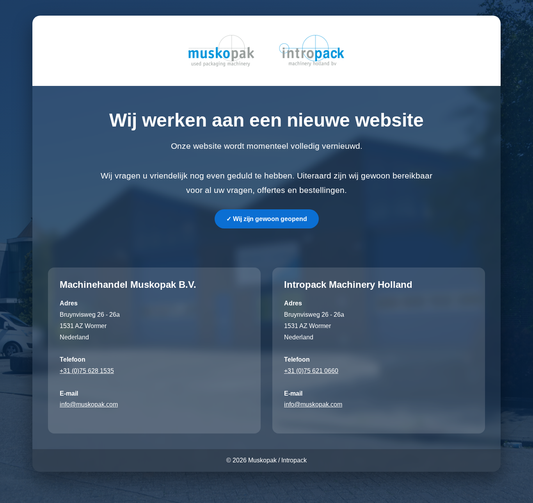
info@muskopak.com (89, 404)
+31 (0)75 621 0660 (311, 370)
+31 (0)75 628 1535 (87, 370)
